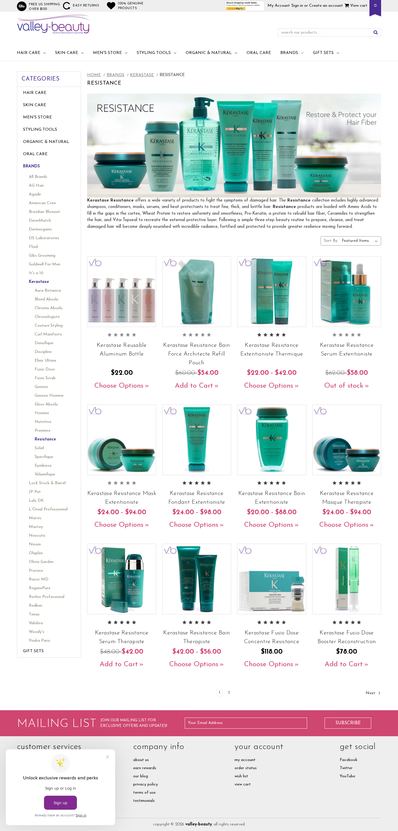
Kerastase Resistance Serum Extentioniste (347, 349)
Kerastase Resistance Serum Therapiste (122, 637)
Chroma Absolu (48, 308)
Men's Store (107, 53)
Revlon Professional (46, 597)
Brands (289, 53)
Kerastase (39, 282)
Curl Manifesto (48, 334)
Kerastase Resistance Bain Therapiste (196, 637)
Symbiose (43, 465)
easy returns (86, 5)
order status (246, 768)
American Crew (42, 203)
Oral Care (258, 53)
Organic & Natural (209, 53)
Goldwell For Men (44, 264)
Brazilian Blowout (44, 212)
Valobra (36, 623)
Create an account (326, 6)
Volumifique (45, 474)
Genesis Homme (49, 395)
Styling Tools (154, 53)
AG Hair (36, 185)
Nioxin (35, 544)
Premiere (42, 430)
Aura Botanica (48, 290)
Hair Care (28, 53)
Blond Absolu (46, 299)
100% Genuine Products (130, 6)
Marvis (35, 518)
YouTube (347, 776)
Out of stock (343, 385)
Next (371, 693)
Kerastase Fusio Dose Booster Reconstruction (347, 637)
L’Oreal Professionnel (48, 509)
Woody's (36, 632)
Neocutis (37, 535)
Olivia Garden (41, 562)
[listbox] (361, 241)
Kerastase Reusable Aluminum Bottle (122, 349)
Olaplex (36, 553)
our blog (140, 776)
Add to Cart (194, 385)
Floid (33, 247)
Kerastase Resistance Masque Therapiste (347, 498)
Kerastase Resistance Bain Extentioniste (271, 498)
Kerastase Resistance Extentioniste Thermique (271, 349)
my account (245, 760)
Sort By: (331, 241)
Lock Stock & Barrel (47, 483)
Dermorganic (40, 229)
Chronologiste (47, 317)
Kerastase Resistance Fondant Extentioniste (196, 498)
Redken (35, 605)
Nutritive (43, 422)
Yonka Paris (39, 640)
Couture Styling (49, 325)
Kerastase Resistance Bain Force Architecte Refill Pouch (196, 354)
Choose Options (118, 385)
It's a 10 (36, 273)
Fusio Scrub (45, 378)
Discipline (43, 352)
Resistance (45, 439)
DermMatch (40, 220)
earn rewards (144, 768)
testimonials (144, 801)
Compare (120, 299)
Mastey (36, 527)
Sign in (297, 6)
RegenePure (39, 588)
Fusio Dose (45, 369)
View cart (358, 6)
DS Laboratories (44, 238)
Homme (42, 413)
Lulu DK (36, 500)
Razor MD (38, 579)
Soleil (39, 448)
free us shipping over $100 (44, 7)
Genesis (41, 387)
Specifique (44, 457)
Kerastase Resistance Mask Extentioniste (121, 498)
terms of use (144, 792)
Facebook (349, 760)
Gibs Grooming (42, 255)
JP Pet (35, 492)
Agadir (35, 194)
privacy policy (145, 784)
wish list (241, 776)
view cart (243, 784)
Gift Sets (323, 53)
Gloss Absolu (46, 404)
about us (141, 760)
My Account (278, 6)
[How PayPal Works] (245, 6)
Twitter (346, 768)
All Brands (38, 177)
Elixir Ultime (45, 360)
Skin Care (66, 53)
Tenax (34, 614)
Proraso (36, 570)
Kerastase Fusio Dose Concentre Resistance (271, 637)
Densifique (44, 343)
